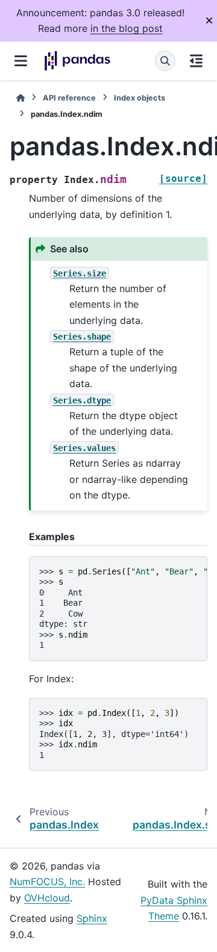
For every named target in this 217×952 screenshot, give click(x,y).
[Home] (20, 98)
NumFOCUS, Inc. (47, 882)
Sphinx (92, 918)
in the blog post (126, 28)
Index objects (139, 97)
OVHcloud (47, 898)
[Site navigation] (21, 61)
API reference (69, 97)
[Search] (165, 61)
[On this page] (196, 61)
